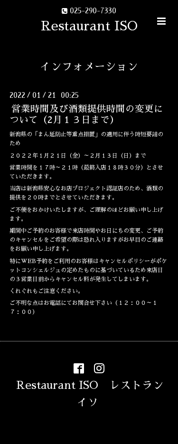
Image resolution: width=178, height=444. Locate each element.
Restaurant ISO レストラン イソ (95, 393)
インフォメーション (89, 66)
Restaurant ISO (89, 25)
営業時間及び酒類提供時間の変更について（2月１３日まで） (86, 114)
